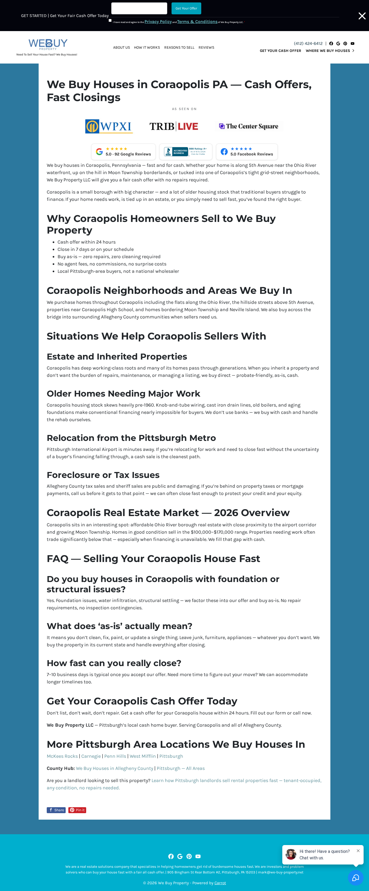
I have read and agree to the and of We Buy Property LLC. (179, 21)
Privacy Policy (158, 21)
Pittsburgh (171, 756)
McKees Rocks (62, 756)
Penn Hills (115, 756)
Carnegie (91, 756)
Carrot (220, 882)
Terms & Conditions (197, 21)
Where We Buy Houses (328, 50)
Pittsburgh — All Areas (181, 768)
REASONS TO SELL (179, 47)
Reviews (206, 47)
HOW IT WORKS (147, 47)
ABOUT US (121, 47)
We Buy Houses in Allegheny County (114, 768)
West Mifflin (143, 756)
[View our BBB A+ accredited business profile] (185, 152)
